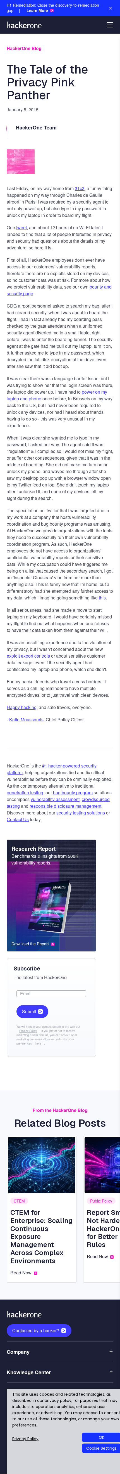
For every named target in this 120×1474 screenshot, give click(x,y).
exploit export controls (28, 656)
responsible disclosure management (65, 806)
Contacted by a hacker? (35, 1330)
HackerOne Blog (24, 48)
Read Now (21, 1273)
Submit (29, 1011)
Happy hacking (22, 707)
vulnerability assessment (55, 799)
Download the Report (30, 943)
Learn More (37, 10)
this (102, 597)
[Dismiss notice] (110, 8)
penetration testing (25, 792)
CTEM (19, 1201)
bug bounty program (73, 792)
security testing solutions (80, 812)
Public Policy (101, 1201)
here (38, 1043)
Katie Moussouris (26, 719)
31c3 (80, 188)
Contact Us (18, 819)
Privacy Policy (28, 1031)
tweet (21, 227)
